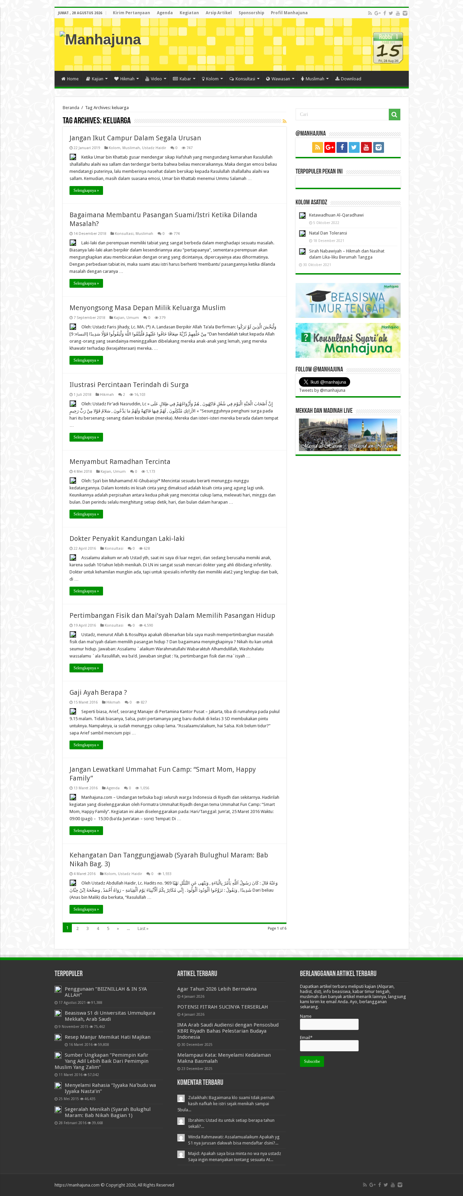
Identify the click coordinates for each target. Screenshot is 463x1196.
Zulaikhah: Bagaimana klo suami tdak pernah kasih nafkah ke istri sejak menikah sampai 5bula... (226, 1103)
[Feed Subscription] (284, 121)
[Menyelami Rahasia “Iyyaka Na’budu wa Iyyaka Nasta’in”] (58, 1085)
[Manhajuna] (100, 38)
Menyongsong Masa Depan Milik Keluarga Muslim (147, 308)
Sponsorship (251, 13)
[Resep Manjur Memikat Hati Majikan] (58, 1037)
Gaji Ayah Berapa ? (98, 692)
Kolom (212, 78)
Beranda (71, 107)
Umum (132, 318)
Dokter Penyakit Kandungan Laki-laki (127, 538)
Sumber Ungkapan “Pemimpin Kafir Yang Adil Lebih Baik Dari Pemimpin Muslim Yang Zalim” (101, 1061)
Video (156, 78)
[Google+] (377, 13)
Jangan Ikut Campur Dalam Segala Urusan (135, 138)
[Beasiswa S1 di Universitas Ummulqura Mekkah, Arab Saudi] (58, 1013)
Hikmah (127, 78)
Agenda (165, 13)
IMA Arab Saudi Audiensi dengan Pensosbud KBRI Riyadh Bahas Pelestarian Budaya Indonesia (228, 1031)
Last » (143, 928)
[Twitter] (391, 13)
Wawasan (280, 78)
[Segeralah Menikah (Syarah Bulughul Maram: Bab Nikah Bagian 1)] (58, 1109)
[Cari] (394, 114)
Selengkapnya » (86, 190)
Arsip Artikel (219, 13)
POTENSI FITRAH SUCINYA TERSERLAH (222, 1007)
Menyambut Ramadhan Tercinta (119, 462)
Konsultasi (245, 78)
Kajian (97, 78)
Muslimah (315, 78)
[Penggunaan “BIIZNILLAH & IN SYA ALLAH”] (58, 989)
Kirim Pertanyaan (131, 13)
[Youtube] (398, 13)
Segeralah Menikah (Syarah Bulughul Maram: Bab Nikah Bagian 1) (107, 1112)
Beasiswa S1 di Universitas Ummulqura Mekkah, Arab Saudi (110, 1016)
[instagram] (405, 13)
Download (351, 78)
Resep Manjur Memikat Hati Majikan (107, 1037)
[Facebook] (385, 13)
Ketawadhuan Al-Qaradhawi (336, 215)
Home (73, 78)
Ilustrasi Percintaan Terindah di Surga (129, 385)
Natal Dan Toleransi (328, 233)
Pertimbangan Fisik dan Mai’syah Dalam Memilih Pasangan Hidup (172, 615)
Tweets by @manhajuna (322, 390)
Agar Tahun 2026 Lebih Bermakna (217, 989)
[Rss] (370, 13)
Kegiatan (189, 13)
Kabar (185, 78)
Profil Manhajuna (289, 13)
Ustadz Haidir (154, 148)
